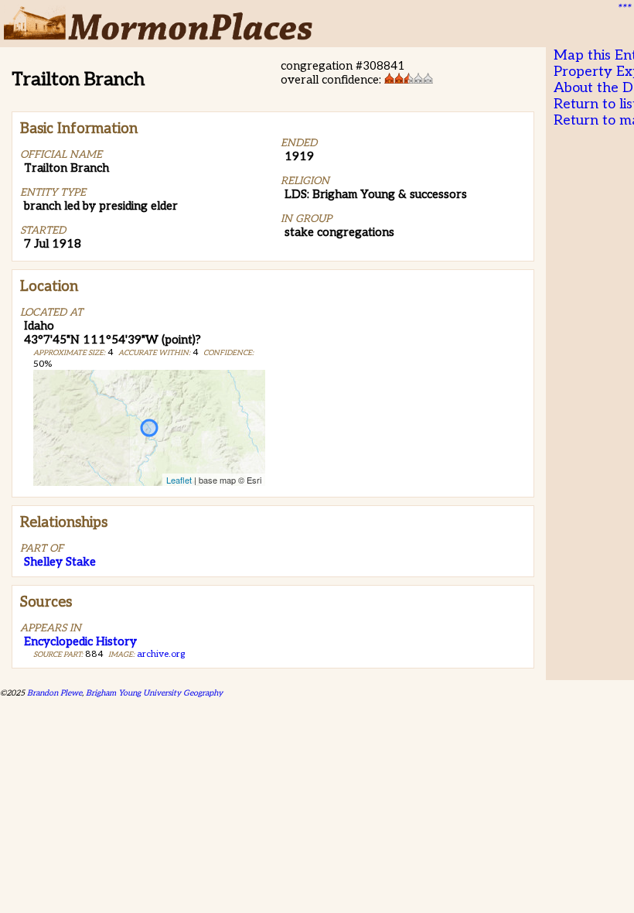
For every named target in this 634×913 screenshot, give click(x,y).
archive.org (161, 654)
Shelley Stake (60, 562)
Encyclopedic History (80, 641)
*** (623, 8)
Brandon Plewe (54, 693)
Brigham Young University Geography (154, 693)
